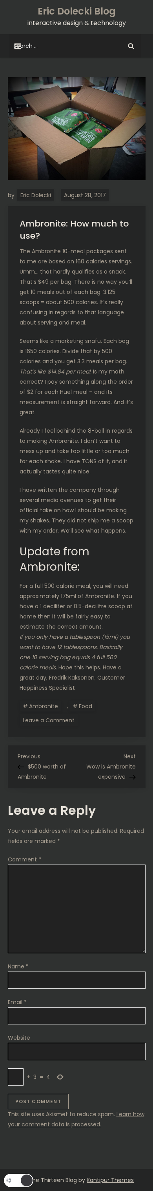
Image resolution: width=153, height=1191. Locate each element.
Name (18, 966)
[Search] (131, 46)
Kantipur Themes (110, 1180)
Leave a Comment (50, 720)
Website (19, 1038)
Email (17, 1002)
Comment (24, 859)
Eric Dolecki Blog (77, 11)
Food (85, 706)
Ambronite (43, 706)
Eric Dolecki (35, 195)
